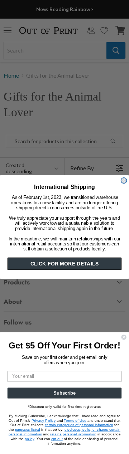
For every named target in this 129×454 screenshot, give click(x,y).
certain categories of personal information (79, 425)
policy (29, 438)
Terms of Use (75, 420)
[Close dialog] (124, 180)
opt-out (57, 438)
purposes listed (27, 430)
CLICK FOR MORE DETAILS (64, 264)
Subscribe (64, 392)
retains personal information (73, 434)
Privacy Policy (44, 420)
